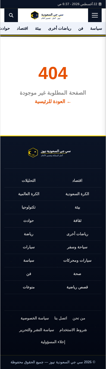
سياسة (96, 28)
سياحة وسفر (77, 247)
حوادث (28, 220)
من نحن (79, 318)
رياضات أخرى (59, 28)
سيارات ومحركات (77, 260)
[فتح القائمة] (95, 15)
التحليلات (29, 180)
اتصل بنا (60, 318)
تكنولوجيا (29, 207)
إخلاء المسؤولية (53, 342)
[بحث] (11, 15)
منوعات (29, 287)
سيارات (29, 247)
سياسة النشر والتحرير (36, 330)
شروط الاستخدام (73, 330)
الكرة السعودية (77, 194)
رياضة (28, 234)
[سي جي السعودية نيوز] (53, 15)
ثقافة (77, 220)
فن (80, 28)
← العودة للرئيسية (53, 101)
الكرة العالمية (28, 194)
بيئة (38, 28)
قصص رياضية (77, 287)
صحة (77, 273)
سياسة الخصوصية (35, 318)
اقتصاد (22, 28)
